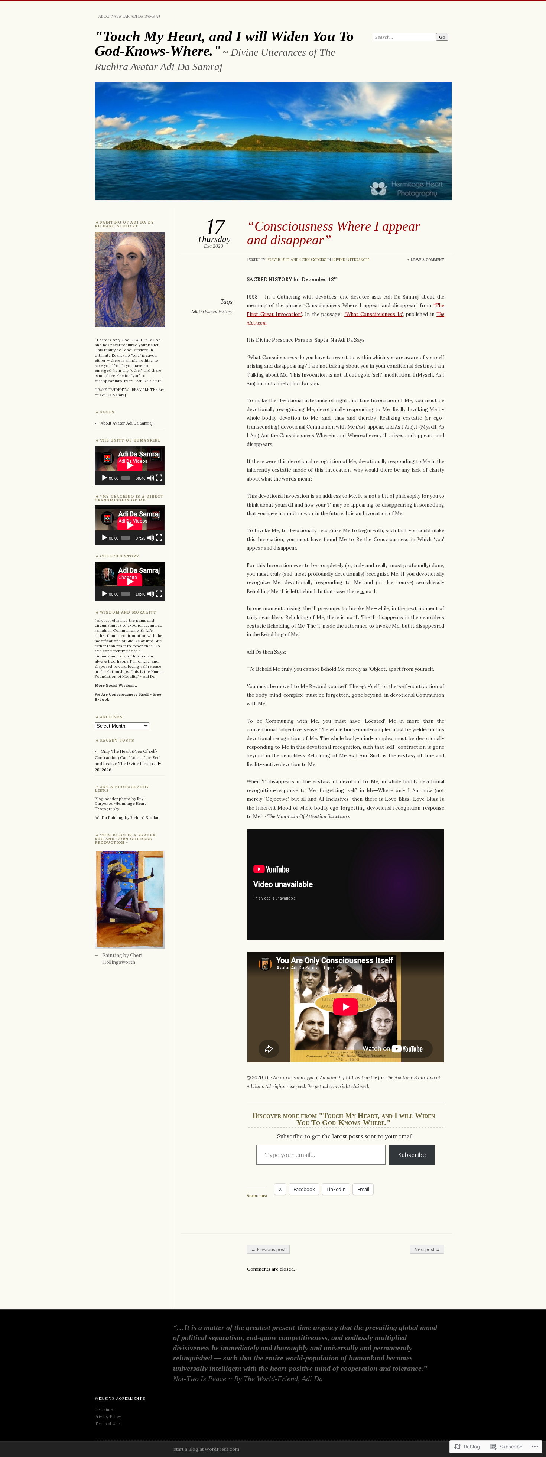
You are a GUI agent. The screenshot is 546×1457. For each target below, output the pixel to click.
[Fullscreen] (159, 478)
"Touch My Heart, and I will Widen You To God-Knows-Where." (224, 43)
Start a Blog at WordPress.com (206, 1449)
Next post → (427, 1249)
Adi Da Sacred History (212, 311)
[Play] (104, 478)
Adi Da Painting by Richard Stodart (127, 817)
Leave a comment (427, 259)
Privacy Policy (108, 1416)
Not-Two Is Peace (199, 1379)
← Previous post (268, 1249)
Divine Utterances (350, 259)
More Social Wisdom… (116, 685)
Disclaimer (105, 1409)
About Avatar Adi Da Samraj (129, 16)
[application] (130, 465)
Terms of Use (107, 1423)
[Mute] (151, 478)
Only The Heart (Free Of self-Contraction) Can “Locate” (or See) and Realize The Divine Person (127, 757)
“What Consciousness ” (373, 314)
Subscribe (412, 1154)
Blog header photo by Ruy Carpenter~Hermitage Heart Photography (120, 804)
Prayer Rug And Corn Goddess (296, 259)
